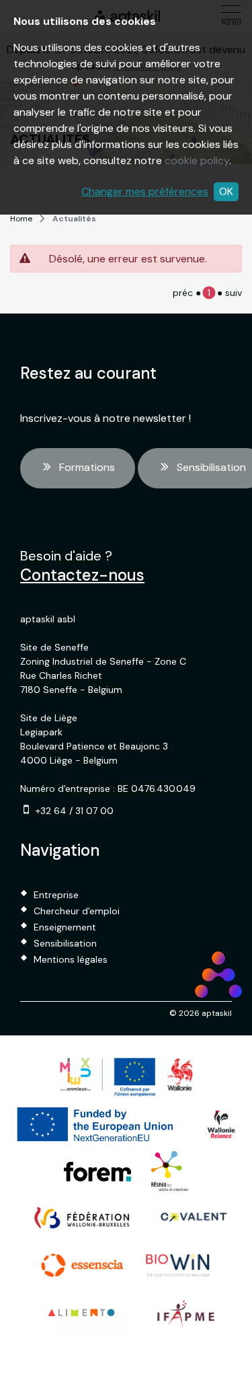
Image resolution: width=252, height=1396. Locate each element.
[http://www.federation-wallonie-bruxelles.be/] (82, 1218)
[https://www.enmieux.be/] (126, 1077)
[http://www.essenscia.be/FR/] (82, 1265)
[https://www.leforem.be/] (97, 1171)
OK (226, 191)
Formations (87, 467)
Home (21, 218)
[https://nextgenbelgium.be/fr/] (96, 1124)
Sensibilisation (65, 943)
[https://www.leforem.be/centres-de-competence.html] (169, 1171)
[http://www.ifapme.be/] (185, 1312)
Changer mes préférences (144, 191)
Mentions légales (71, 959)
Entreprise (56, 895)
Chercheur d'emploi (77, 911)
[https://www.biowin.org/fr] (178, 1265)
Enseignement (65, 927)
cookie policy (197, 160)
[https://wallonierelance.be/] (221, 1124)
